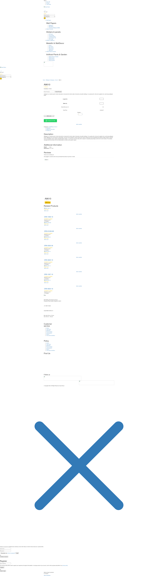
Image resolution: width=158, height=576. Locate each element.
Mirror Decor (51, 47)
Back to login (2, 571)
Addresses (48, 330)
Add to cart (49, 116)
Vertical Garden (52, 60)
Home (44, 80)
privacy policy (65, 565)
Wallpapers (51, 25)
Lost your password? (11, 553)
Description (48, 128)
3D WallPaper (51, 126)
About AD (48, 1)
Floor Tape (51, 39)
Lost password (49, 333)
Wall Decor (51, 50)
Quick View (46, 209)
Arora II (56, 80)
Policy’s (47, 334)
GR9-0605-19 (48, 260)
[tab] (80, 128)
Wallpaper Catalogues (50, 80)
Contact (47, 3)
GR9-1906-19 (48, 217)
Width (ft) (65, 103)
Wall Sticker (51, 26)
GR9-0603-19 (48, 289)
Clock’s (50, 45)
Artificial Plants (51, 59)
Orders (47, 328)
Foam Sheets (51, 35)
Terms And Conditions (50, 335)
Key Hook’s (51, 46)
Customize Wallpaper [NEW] (54, 27)
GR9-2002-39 (48, 245)
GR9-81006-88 (49, 231)
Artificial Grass (51, 57)
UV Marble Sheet (52, 36)
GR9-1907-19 (48, 274)
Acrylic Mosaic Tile (52, 37)
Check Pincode (58, 91)
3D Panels (51, 34)
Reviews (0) (48, 130)
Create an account (4, 556)
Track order (48, 329)
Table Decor (51, 49)
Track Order (48, 4)
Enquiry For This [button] (51, 120)
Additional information (50, 129)
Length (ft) (65, 99)
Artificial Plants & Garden (53, 56)
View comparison (47, 575)
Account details (49, 331)
